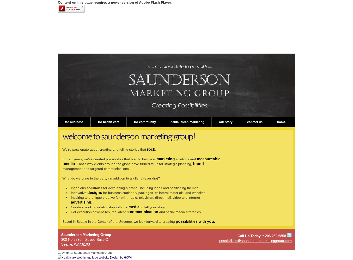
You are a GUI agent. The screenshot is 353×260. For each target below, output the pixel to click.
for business (74, 122)
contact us (254, 122)
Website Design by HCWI (115, 257)
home (281, 122)
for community (145, 122)
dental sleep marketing (187, 122)
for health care (108, 122)
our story (225, 122)
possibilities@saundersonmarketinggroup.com (255, 241)
